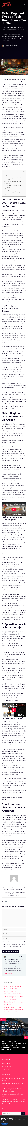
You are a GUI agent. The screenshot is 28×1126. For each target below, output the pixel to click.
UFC (9, 901)
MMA (5, 901)
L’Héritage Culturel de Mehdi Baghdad (13, 186)
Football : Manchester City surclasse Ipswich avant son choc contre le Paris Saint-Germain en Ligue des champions (12, 1027)
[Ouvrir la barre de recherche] (20, 4)
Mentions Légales (7, 1066)
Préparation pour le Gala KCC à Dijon (14, 189)
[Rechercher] (23, 1113)
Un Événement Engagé (12, 191)
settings (16, 1121)
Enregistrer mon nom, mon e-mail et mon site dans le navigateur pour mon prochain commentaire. (14, 944)
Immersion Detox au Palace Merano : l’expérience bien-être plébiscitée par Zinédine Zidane (14, 1009)
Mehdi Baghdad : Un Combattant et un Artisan (14, 182)
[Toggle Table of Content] (23, 172)
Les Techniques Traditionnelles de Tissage (15, 178)
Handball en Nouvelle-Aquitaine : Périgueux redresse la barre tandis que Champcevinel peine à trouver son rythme (13, 1045)
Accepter (4, 1123)
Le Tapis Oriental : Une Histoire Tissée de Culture (12, 175)
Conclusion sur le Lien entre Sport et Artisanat (14, 194)
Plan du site (5, 1069)
